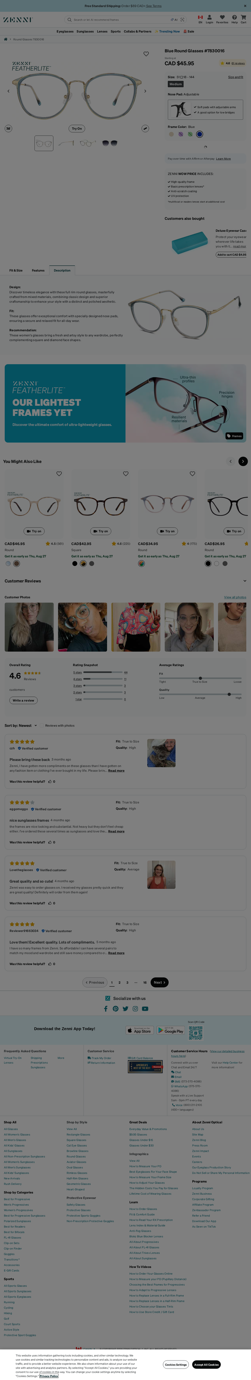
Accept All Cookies (206, 1364)
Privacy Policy (49, 1376)
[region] (125, 1364)
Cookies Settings (176, 1364)
